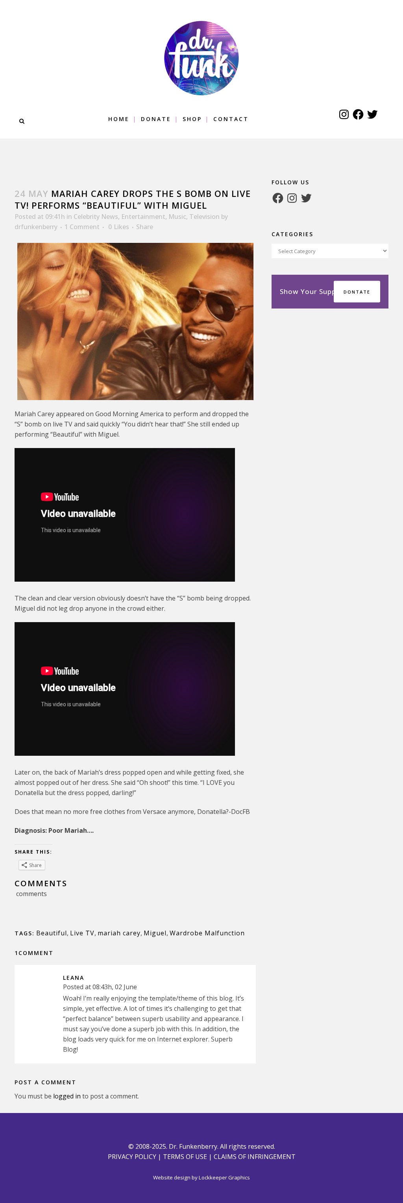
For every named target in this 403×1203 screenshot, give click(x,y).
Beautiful (51, 933)
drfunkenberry (36, 226)
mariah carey (119, 933)
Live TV (82, 933)
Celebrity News (96, 216)
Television (204, 216)
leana (73, 977)
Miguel (155, 933)
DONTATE (357, 292)
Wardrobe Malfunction (207, 933)
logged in (67, 1096)
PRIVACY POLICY (132, 1156)
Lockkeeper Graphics (224, 1177)
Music (177, 216)
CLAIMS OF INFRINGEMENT (255, 1156)
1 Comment (82, 226)
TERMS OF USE (185, 1156)
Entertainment (143, 216)
